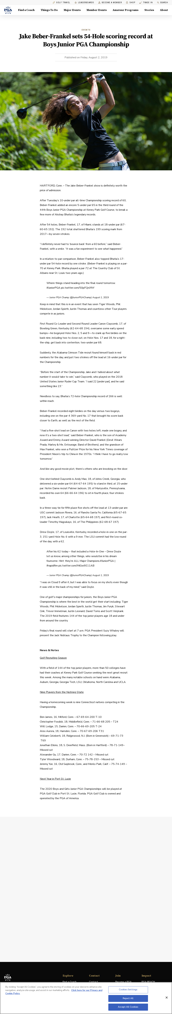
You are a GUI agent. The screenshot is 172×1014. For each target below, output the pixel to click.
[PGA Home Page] (8, 10)
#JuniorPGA (53, 288)
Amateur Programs (125, 10)
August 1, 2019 (100, 297)
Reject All (128, 998)
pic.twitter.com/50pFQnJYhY (77, 288)
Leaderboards (86, 3)
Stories (149, 10)
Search (164, 2)
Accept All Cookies (128, 1006)
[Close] (166, 997)
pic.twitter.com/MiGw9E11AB (76, 565)
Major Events (72, 10)
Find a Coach (26, 10)
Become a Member (112, 3)
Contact (93, 981)
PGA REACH (148, 982)
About (164, 10)
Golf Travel (63, 3)
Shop (130, 3)
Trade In (146, 3)
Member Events (97, 10)
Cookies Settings (128, 989)
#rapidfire (52, 565)
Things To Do (49, 10)
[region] (86, 998)
